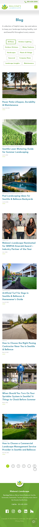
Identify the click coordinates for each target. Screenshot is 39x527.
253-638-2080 (22, 504)
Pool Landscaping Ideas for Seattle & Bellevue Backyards (17, 197)
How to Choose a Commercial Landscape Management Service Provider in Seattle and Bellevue (19, 446)
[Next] (35, 469)
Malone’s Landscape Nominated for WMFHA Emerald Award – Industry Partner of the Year (18, 246)
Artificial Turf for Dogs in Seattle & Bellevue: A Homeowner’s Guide (15, 296)
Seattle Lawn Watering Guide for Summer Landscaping (18, 150)
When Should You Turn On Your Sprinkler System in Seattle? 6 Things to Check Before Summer (19, 396)
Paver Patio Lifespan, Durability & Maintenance (18, 103)
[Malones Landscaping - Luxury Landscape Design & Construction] (16, 7)
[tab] (11, 42)
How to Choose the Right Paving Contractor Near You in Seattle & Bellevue (19, 346)
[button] (35, 7)
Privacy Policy (20, 521)
